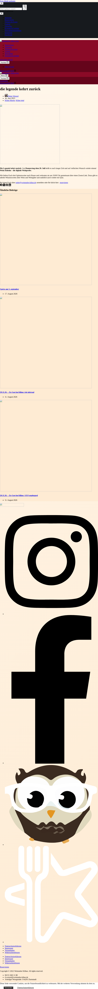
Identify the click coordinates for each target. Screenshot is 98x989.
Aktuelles (8, 47)
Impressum (9, 948)
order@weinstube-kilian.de (26, 183)
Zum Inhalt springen (7, 1)
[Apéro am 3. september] (46, 284)
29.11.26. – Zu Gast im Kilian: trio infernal (17, 392)
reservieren (64, 183)
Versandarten (10, 950)
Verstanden (8, 988)
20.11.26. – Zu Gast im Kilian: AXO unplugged (19, 495)
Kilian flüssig (10, 100)
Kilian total (20, 100)
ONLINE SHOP (6, 60)
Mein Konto (9, 67)
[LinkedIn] (10, 185)
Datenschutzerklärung (13, 946)
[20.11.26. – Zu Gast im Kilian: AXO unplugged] (46, 491)
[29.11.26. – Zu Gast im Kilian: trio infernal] (46, 388)
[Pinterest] (7, 185)
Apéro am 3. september (9, 289)
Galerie (7, 51)
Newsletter (9, 54)
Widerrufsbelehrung (12, 952)
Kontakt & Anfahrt (12, 56)
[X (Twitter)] (4, 185)
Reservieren (9, 45)
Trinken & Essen (11, 49)
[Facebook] (1, 185)
